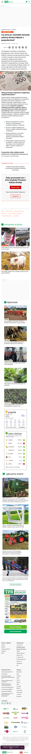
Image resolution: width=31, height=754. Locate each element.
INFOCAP (18, 688)
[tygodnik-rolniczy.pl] (9, 1)
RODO (3, 653)
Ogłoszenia (19, 696)
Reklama (3, 647)
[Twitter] (13, 47)
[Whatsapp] (23, 47)
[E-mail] (19, 47)
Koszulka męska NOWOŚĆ (7, 689)
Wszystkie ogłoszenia (15, 584)
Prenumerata (19, 692)
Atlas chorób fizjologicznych (7, 687)
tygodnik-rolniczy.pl (5, 29)
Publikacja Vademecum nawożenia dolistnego (6, 684)
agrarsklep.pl (19, 663)
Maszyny (18, 682)
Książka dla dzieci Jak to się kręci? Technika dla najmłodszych (7, 695)
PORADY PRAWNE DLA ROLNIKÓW (15, 213)
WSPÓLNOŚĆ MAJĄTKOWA (6, 215)
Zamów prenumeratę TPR (7, 672)
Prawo (18, 678)
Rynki (18, 674)
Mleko (18, 684)
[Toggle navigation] (2, 1)
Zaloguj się (15, 196)
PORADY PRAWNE (9, 211)
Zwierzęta (19, 686)
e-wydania (19, 694)
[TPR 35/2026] (15, 606)
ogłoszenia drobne (14, 473)
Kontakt (3, 645)
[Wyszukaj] (29, 1)
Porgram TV (19, 661)
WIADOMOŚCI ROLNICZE (19, 211)
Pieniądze (13, 29)
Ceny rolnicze (19, 690)
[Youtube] (7, 703)
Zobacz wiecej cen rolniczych (13, 467)
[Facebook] (10, 47)
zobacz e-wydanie (15, 627)
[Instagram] (5, 703)
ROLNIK (2, 211)
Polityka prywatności (6, 649)
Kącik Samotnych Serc (21, 659)
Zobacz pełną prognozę (11, 427)
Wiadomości (19, 672)
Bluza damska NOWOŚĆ (7, 691)
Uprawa (18, 680)
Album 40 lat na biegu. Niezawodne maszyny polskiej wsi (8, 677)
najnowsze (12, 302)
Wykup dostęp (15, 187)
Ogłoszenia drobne (21, 653)
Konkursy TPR (19, 655)
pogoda (12, 412)
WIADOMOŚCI (4, 213)
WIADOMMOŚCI (16, 215)
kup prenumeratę (15, 631)
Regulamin (4, 651)
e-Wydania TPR (20, 657)
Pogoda (18, 651)
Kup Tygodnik (4, 674)
